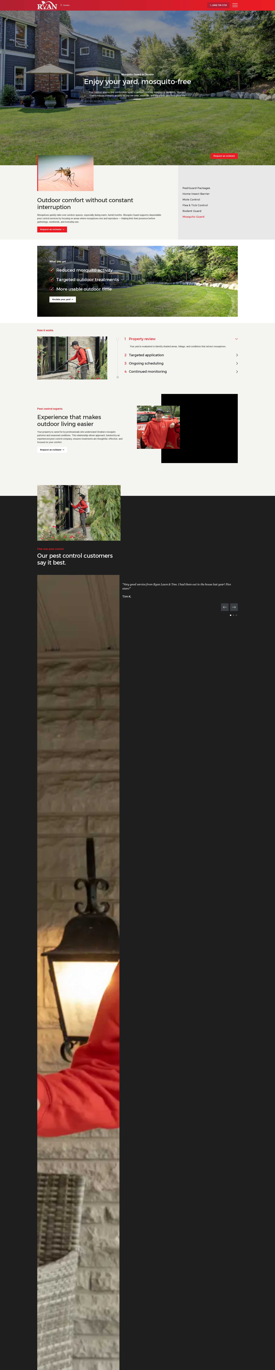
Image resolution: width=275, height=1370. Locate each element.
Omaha (66, 5)
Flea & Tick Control (195, 205)
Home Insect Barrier (196, 193)
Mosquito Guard (193, 216)
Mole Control (191, 199)
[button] (225, 607)
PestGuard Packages (196, 188)
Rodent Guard (191, 211)
